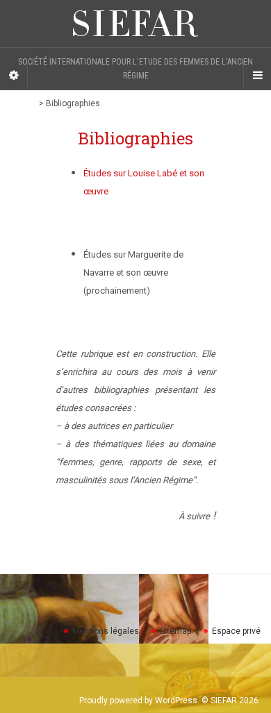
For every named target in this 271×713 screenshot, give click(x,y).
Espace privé (236, 631)
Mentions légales (105, 631)
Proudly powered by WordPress (138, 700)
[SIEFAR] (135, 23)
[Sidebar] (14, 76)
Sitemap (175, 631)
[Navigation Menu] (257, 76)
